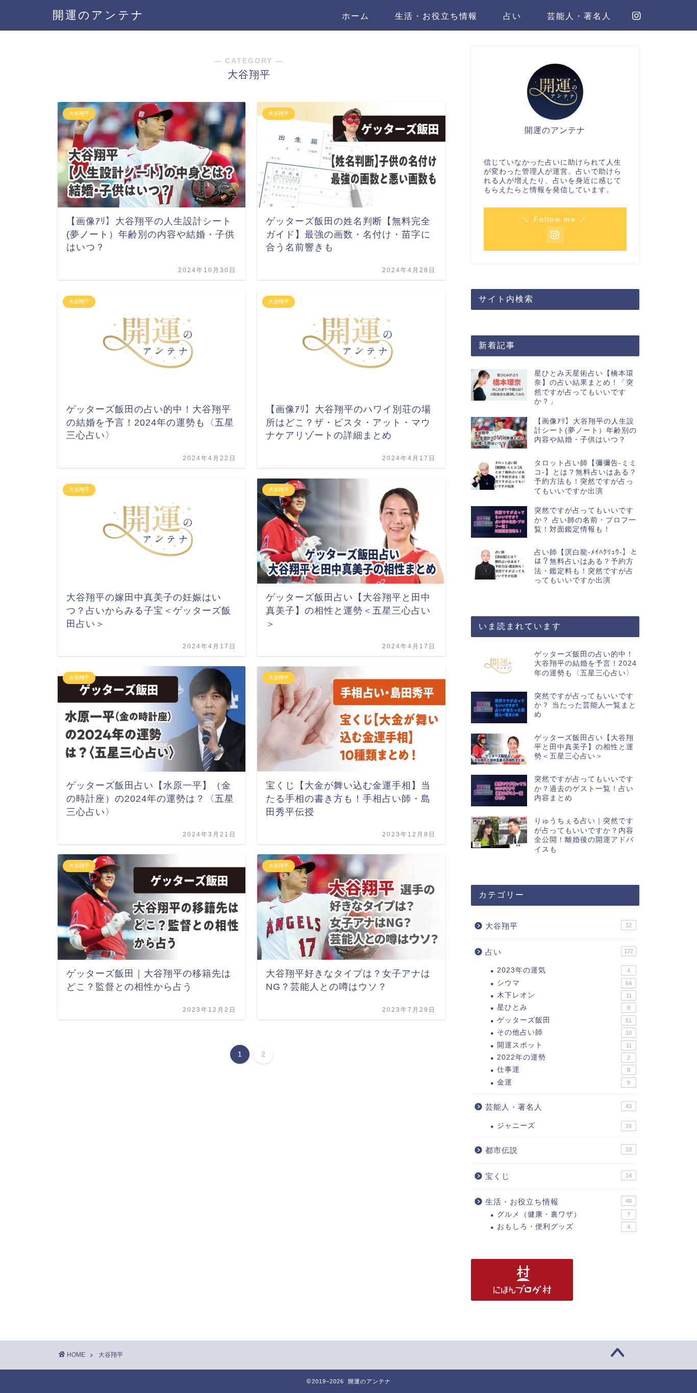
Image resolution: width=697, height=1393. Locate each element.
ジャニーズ (564, 1125)
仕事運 (563, 1069)
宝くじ (558, 1176)
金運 (563, 1082)
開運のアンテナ (98, 15)
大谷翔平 (558, 926)
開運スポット (564, 1045)
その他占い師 (564, 1032)
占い (512, 16)
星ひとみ (563, 1007)
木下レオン (564, 995)
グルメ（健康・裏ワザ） (563, 1214)
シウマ (564, 983)
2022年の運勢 (563, 1057)
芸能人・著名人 (579, 16)
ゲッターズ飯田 (564, 1020)
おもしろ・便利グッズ (563, 1226)
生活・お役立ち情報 (436, 16)
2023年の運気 (563, 970)
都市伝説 (558, 1150)
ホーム (355, 16)
